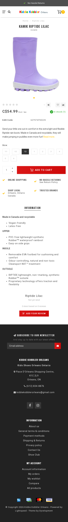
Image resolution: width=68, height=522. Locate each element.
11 (6, 151)
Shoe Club (34, 454)
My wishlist (34, 478)
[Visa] (49, 500)
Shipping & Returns (34, 440)
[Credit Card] (29, 500)
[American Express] (19, 500)
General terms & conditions (34, 431)
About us (34, 426)
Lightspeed (21, 511)
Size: (5, 145)
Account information (34, 469)
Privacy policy (34, 445)
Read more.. (49, 137)
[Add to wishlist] (58, 105)
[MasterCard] (39, 500)
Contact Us (34, 450)
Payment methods (34, 436)
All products (34, 488)
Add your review (35, 313)
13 (25, 151)
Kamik (34, 30)
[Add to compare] (63, 105)
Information (32, 208)
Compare (34, 483)
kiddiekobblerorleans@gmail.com (36, 392)
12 (15, 151)
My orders (34, 474)
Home (25, 21)
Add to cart (43, 170)
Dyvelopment (46, 511)
